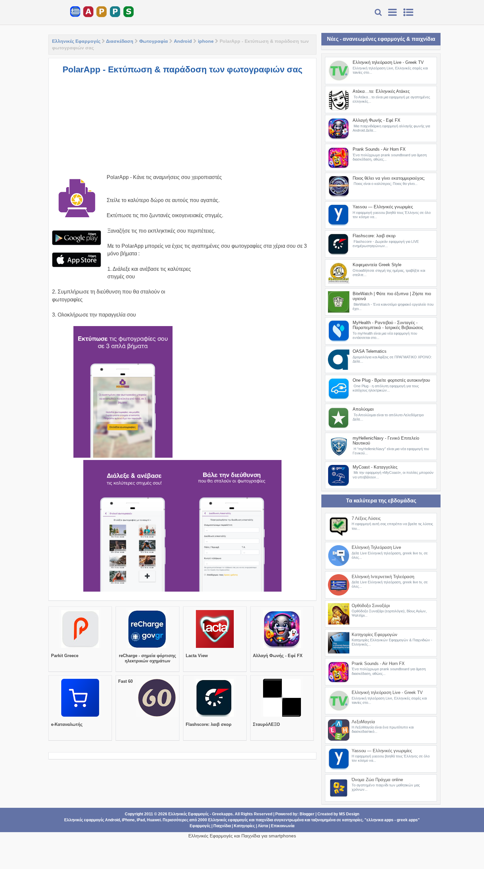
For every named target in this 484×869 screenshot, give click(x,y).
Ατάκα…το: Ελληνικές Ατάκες (381, 91)
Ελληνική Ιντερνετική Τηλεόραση (383, 576)
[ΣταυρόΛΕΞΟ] (282, 716)
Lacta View (197, 655)
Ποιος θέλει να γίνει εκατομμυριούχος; (389, 178)
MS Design (349, 814)
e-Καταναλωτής (67, 724)
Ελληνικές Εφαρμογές (76, 41)
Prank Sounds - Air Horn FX (379, 149)
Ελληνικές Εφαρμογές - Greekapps (200, 814)
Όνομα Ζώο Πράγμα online (377, 779)
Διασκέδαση (119, 41)
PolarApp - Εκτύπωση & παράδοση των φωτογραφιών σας (183, 69)
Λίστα (263, 826)
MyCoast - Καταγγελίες (375, 467)
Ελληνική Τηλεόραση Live (376, 547)
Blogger (307, 814)
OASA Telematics (370, 351)
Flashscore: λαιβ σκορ (208, 724)
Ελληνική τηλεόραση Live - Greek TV (388, 62)
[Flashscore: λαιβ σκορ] (215, 716)
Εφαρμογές (200, 826)
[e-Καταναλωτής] (80, 716)
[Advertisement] (182, 127)
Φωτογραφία (153, 41)
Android (183, 41)
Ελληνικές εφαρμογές (228, 820)
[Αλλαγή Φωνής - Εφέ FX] (282, 648)
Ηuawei (154, 820)
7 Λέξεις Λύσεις (366, 518)
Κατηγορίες (244, 826)
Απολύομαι (363, 409)
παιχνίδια (264, 820)
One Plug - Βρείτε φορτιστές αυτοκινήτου (391, 380)
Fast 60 (125, 681)
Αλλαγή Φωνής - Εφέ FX (278, 655)
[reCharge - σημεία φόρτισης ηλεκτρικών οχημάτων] (147, 648)
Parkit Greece (64, 655)
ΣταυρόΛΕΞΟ (266, 724)
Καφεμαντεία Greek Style (377, 264)
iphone (206, 41)
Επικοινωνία (282, 826)
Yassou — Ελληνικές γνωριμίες (383, 206)
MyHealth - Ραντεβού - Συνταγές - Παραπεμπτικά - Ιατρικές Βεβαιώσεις (388, 325)
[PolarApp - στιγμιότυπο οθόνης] (123, 392)
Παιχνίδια (222, 826)
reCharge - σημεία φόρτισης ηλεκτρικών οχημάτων (147, 658)
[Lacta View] (215, 648)
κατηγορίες (352, 820)
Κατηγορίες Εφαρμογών (374, 634)
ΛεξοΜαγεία (363, 721)
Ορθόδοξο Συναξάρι (371, 605)
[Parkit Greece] (80, 648)
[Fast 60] (157, 716)
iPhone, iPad (133, 820)
